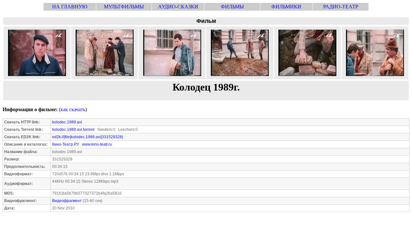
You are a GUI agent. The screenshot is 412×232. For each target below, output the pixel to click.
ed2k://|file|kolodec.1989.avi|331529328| (87, 137)
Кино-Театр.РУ (65, 144)
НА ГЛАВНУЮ (69, 6)
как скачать (73, 109)
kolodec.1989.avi (67, 122)
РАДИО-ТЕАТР (340, 6)
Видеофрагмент (67, 200)
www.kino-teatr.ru (97, 144)
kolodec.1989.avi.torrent (73, 129)
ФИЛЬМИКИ (286, 6)
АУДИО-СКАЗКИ (178, 6)
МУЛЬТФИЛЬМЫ (124, 6)
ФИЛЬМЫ (232, 6)
